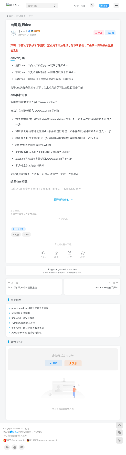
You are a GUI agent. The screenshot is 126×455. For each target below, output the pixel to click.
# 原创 (16, 234)
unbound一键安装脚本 (22, 317)
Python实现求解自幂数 (23, 322)
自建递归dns (20, 24)
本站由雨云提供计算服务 (15, 435)
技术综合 (21, 16)
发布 (105, 5)
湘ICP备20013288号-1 (16, 440)
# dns (26, 234)
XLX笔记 (25, 428)
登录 (76, 6)
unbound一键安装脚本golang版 (27, 327)
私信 (111, 33)
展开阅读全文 (61, 199)
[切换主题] (119, 440)
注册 (83, 6)
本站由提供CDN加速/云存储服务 (22, 431)
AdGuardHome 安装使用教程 (26, 332)
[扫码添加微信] (119, 432)
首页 (10, 16)
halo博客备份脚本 (20, 313)
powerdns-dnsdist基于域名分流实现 (29, 308)
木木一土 (23, 31)
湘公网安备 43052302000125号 (43, 440)
